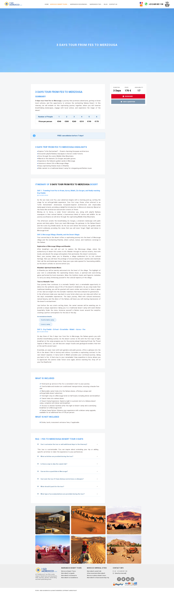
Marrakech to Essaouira (69, 575)
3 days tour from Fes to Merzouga (69, 184)
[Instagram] (132, 579)
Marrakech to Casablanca (69, 577)
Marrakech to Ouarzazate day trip (98, 577)
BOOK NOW (129, 96)
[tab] (68, 444)
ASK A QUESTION (129, 101)
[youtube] (128, 579)
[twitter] (123, 579)
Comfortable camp (47, 320)
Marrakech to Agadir (68, 573)
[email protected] (120, 573)
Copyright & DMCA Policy (70, 590)
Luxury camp (45, 324)
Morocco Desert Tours (68, 571)
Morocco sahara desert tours (96, 575)
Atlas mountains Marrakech (96, 573)
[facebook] (119, 579)
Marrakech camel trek (94, 571)
